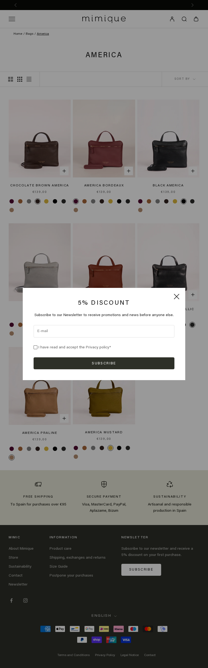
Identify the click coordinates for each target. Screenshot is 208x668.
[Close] (176, 296)
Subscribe (104, 363)
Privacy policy (97, 347)
